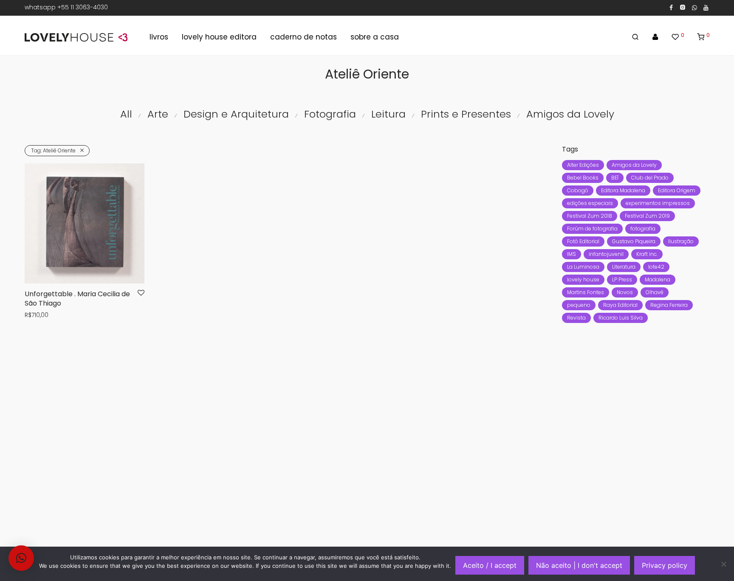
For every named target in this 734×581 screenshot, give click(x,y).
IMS (571, 254)
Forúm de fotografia (592, 228)
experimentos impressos (658, 203)
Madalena (657, 279)
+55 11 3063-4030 (82, 7)
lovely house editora (219, 37)
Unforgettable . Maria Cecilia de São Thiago (77, 298)
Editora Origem (676, 190)
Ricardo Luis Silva (620, 317)
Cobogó (577, 190)
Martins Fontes (585, 292)
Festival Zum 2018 (589, 215)
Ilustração (681, 241)
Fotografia (330, 114)
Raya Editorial (620, 305)
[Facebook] (671, 7)
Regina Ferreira (669, 305)
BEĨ (614, 177)
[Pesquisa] (635, 37)
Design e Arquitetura (236, 114)
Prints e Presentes (466, 114)
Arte (157, 114)
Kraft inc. (647, 254)
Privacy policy (664, 565)
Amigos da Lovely (570, 114)
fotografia (642, 228)
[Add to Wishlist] (141, 293)
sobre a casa (374, 37)
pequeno (578, 305)
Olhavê (654, 292)
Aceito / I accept (490, 565)
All (126, 114)
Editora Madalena (623, 190)
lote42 (656, 266)
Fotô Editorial (583, 241)
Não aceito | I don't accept (579, 565)
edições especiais (590, 203)
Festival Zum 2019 (647, 215)
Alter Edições (583, 164)
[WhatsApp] (694, 7)
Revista (576, 317)
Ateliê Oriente (53, 150)
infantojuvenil (606, 254)
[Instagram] (682, 7)
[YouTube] (706, 7)
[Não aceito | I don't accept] (723, 564)
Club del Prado (650, 177)
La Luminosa (583, 266)
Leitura (388, 114)
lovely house (583, 279)
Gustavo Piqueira (633, 241)
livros (159, 37)
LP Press (622, 279)
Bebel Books (582, 177)
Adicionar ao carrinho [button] (53, 315)
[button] (21, 558)
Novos (625, 292)
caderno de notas (303, 37)
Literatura (623, 266)
